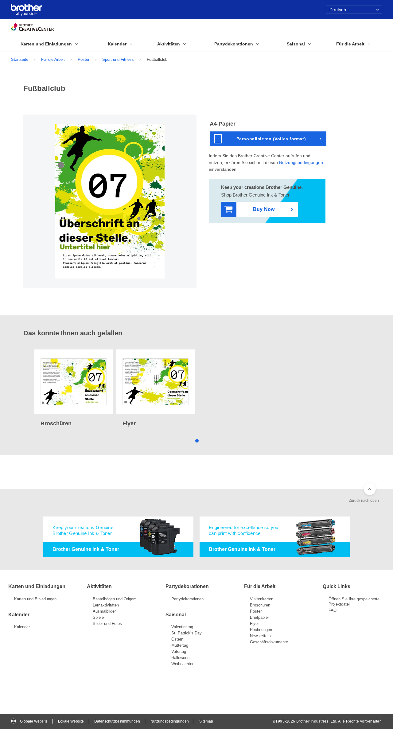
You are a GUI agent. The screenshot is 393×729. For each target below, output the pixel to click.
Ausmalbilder (104, 611)
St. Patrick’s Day (186, 633)
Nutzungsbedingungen (301, 162)
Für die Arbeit (53, 59)
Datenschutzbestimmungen (117, 721)
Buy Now (263, 209)
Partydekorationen (187, 599)
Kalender (22, 627)
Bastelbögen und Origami (115, 599)
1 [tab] (196, 440)
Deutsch (337, 9)
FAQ (333, 610)
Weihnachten (182, 663)
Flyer (254, 623)
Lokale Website (71, 721)
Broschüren (260, 605)
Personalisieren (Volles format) (271, 138)
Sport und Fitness (118, 59)
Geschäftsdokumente (269, 642)
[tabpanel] (74, 388)
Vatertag (178, 651)
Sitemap (206, 721)
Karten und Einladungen (35, 599)
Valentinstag (182, 627)
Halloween (180, 657)
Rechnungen (261, 629)
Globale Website (34, 721)
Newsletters (260, 635)
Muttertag (179, 645)
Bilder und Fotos (107, 623)
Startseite (19, 59)
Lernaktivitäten (106, 605)
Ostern (177, 639)
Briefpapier (259, 617)
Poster (83, 59)
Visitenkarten (261, 599)
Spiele (98, 617)
